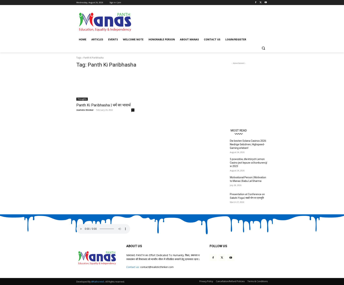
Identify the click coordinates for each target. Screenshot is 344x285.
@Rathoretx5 (97, 281)
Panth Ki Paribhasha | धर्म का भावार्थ (103, 105)
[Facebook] (256, 3)
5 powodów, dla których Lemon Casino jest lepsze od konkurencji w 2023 (248, 163)
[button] (263, 48)
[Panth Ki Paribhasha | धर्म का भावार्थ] (105, 86)
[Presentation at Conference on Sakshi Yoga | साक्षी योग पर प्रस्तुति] (218, 199)
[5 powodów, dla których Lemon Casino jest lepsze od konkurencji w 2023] (218, 163)
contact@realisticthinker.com (157, 267)
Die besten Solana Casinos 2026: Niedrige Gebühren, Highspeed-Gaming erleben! (248, 144)
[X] (261, 3)
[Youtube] (266, 3)
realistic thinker (85, 110)
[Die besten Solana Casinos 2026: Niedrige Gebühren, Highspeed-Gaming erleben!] (218, 145)
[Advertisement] (199, 21)
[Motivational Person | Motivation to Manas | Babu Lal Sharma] (218, 182)
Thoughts (82, 99)
